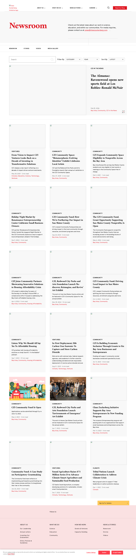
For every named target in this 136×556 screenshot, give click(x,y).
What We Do (56, 8)
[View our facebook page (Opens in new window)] (60, 511)
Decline (104, 552)
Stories (26, 48)
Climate (14, 176)
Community (101, 110)
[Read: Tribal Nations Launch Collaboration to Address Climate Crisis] (109, 469)
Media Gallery (53, 48)
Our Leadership (25, 528)
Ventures (14, 178)
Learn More (11, 554)
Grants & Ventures (81, 528)
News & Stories (75, 8)
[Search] (108, 8)
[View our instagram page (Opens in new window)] (65, 511)
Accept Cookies (117, 552)
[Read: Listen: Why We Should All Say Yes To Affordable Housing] (27, 342)
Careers (92, 8)
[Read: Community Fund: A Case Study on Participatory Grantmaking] (27, 469)
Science (27, 176)
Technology (35, 176)
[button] (73, 59)
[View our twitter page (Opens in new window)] (80, 511)
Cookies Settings (91, 552)
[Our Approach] (14, 8)
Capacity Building (81, 532)
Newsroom (13, 48)
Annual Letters (25, 532)
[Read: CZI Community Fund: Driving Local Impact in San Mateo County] (109, 279)
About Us (40, 8)
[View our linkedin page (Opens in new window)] (75, 511)
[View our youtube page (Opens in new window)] (84, 511)
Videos (38, 48)
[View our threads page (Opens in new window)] (70, 511)
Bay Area (94, 110)
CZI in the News (111, 110)
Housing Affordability (34, 304)
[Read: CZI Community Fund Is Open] (27, 406)
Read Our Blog (120, 8)
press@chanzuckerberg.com (96, 30)
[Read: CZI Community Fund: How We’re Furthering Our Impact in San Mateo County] (68, 216)
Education (21, 176)
